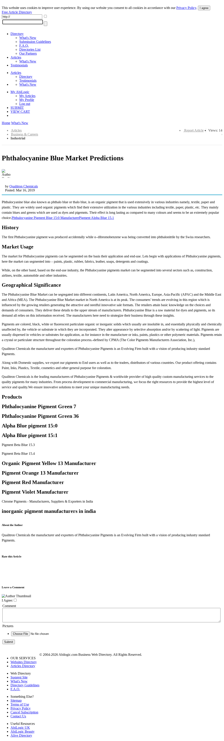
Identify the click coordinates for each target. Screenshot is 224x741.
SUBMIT (17, 107)
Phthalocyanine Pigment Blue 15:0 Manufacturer (45, 218)
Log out (24, 104)
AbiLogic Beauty (22, 731)
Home (6, 123)
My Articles (27, 96)
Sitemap (16, 700)
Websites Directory (23, 662)
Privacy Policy (186, 8)
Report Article (194, 130)
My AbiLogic (19, 92)
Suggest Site (19, 677)
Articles (15, 57)
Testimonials (19, 65)
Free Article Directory (17, 12)
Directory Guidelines (24, 685)
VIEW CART (20, 111)
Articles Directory (22, 666)
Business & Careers (24, 134)
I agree (204, 8)
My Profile (26, 100)
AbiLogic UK (20, 727)
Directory (17, 34)
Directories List (29, 49)
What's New (27, 38)
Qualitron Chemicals (23, 186)
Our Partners (28, 53)
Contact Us (18, 716)
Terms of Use (19, 704)
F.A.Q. (24, 45)
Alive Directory (21, 735)
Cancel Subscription (24, 712)
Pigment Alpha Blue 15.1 (96, 218)
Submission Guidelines (35, 41)
